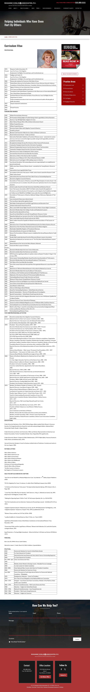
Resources (57, 8)
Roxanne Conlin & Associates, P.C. (42, 685)
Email (34, 613)
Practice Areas (24, 8)
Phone (58, 613)
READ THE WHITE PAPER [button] (70, 74)
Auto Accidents (69, 91)
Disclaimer (11, 638)
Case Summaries (47, 8)
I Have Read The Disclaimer (18, 642)
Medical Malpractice (70, 95)
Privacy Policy (40, 687)
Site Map (34, 687)
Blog (33, 8)
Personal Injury (69, 88)
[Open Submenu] (82, 85)
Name (10, 613)
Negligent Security (70, 101)
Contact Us (78, 8)
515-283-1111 (80, 2)
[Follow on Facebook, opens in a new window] (61, 669)
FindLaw (61, 687)
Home (10, 8)
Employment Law (69, 85)
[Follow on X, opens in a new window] (65, 669)
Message (11, 620)
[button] (88, 682)
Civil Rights (68, 98)
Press (37, 8)
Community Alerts (68, 8)
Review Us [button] (63, 675)
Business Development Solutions (51, 687)
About (15, 8)
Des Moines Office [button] (45, 677)
